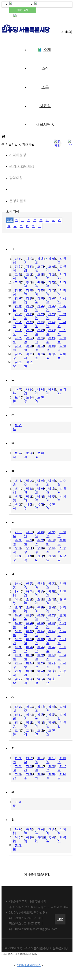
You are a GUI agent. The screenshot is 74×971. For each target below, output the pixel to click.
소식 (45, 68)
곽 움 (18, 282)
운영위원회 (17, 201)
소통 (45, 87)
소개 (47, 49)
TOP (60, 919)
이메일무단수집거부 (58, 965)
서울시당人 (45, 124)
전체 (10, 220)
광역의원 (16, 178)
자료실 (45, 106)
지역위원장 (17, 155)
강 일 (51, 258)
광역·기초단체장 (21, 166)
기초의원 (16, 189)
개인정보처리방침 (29, 965)
